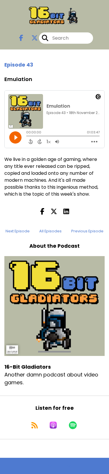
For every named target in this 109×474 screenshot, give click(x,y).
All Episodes (50, 231)
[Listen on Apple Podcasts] (53, 425)
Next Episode (18, 231)
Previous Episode (87, 231)
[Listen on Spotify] (73, 425)
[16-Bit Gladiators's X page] (31, 38)
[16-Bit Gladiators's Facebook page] (21, 38)
